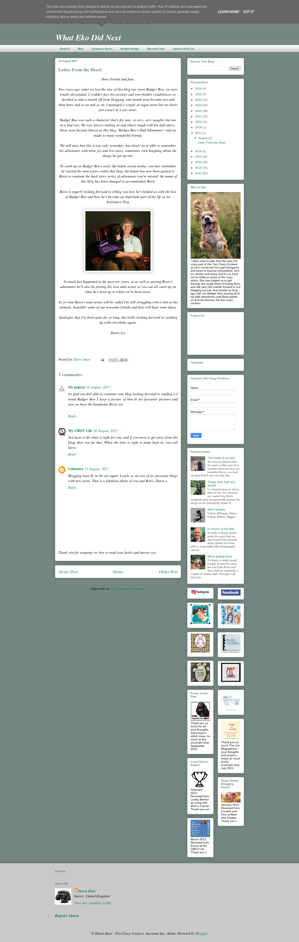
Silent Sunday (216, 509)
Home (118, 571)
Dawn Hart (86, 890)
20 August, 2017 (105, 430)
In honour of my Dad (220, 528)
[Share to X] (118, 360)
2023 (198, 105)
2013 (198, 167)
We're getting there (219, 556)
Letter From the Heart (212, 142)
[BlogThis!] (114, 360)
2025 (198, 94)
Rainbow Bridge (130, 48)
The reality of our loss (221, 458)
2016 (198, 151)
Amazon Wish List (183, 48)
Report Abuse (67, 915)
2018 (198, 127)
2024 (198, 99)
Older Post (168, 571)
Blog (80, 48)
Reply (72, 415)
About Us (64, 48)
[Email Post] (102, 359)
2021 (198, 116)
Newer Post (68, 571)
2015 (198, 156)
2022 (198, 110)
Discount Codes (156, 48)
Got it (248, 12)
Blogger (201, 933)
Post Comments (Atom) (128, 588)
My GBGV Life (80, 430)
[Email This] (111, 360)
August (203, 138)
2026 (198, 88)
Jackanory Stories (102, 48)
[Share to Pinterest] (126, 360)
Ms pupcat (76, 387)
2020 (198, 121)
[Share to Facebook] (122, 360)
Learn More (228, 12)
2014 (198, 162)
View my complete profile (92, 902)
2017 (198, 133)
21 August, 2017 (96, 468)
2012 (198, 173)
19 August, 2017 (98, 387)
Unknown (75, 468)
